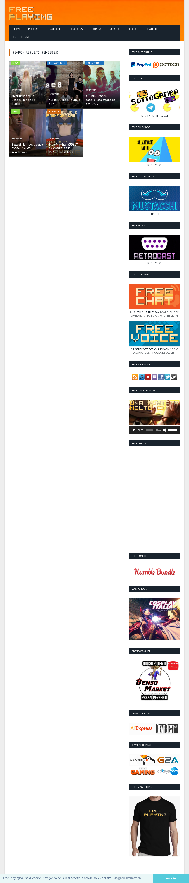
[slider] (173, 429)
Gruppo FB (55, 29)
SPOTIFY (145, 115)
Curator (114, 29)
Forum (96, 29)
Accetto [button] (171, 878)
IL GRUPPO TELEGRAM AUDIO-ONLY (152, 349)
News (15, 63)
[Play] (134, 430)
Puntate (54, 111)
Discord (134, 29)
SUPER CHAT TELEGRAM (146, 312)
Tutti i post (21, 37)
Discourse (77, 29)
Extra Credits (57, 63)
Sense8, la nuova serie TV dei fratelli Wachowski (27, 148)
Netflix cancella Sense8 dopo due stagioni (23, 99)
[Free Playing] (30, 12)
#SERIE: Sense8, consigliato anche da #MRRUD (100, 99)
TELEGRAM (162, 115)
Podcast (34, 29)
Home (17, 29)
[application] (154, 430)
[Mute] (164, 430)
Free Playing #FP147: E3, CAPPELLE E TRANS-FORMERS (63, 148)
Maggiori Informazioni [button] (127, 878)
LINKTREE (155, 213)
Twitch (152, 29)
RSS (153, 115)
